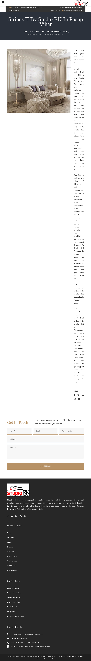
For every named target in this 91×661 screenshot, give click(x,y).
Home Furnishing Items (15, 616)
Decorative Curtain (14, 593)
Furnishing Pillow (13, 607)
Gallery (9, 542)
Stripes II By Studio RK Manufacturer (49, 32)
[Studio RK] (81, 3)
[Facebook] (74, 395)
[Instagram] (75, 399)
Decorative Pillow (13, 602)
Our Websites (12, 570)
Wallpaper (11, 612)
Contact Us (11, 566)
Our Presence (12, 561)
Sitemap (10, 547)
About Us (10, 538)
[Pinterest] (79, 399)
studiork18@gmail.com (73, 11)
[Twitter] (78, 395)
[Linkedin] (83, 395)
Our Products (12, 556)
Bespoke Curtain (13, 588)
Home (26, 32)
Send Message (45, 466)
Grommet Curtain (13, 597)
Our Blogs (10, 552)
